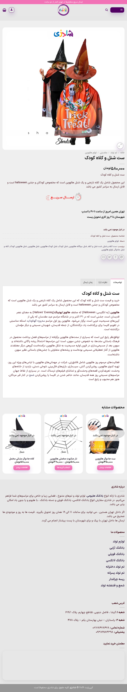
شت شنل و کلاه (95, 246)
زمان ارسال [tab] (88, 282)
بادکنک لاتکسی (115, 560)
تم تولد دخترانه (115, 567)
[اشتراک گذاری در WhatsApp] (121, 257)
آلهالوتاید (32, 321)
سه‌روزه (41, 321)
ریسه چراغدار (117, 579)
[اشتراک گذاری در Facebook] (115, 257)
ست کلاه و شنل (110, 246)
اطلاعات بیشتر (105, 467)
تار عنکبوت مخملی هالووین (63, 459)
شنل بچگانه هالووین (78, 246)
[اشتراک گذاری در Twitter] (109, 257)
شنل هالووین (33, 246)
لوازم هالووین (91, 152)
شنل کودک (63, 246)
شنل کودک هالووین (49, 246)
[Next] (2, 446)
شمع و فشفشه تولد (113, 585)
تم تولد (113, 152)
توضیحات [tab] (117, 282)
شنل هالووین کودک (18, 246)
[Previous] (124, 446)
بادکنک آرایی (117, 548)
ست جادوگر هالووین (105, 459)
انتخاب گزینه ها (63, 467)
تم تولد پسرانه (116, 573)
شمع (31, 375)
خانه (122, 152)
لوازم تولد (119, 541)
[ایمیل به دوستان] (103, 257)
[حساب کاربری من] (11, 10)
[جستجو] (106, 10)
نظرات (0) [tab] (103, 282)
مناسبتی (103, 152)
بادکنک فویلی (116, 554)
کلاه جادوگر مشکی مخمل (21, 459)
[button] (117, 10)
